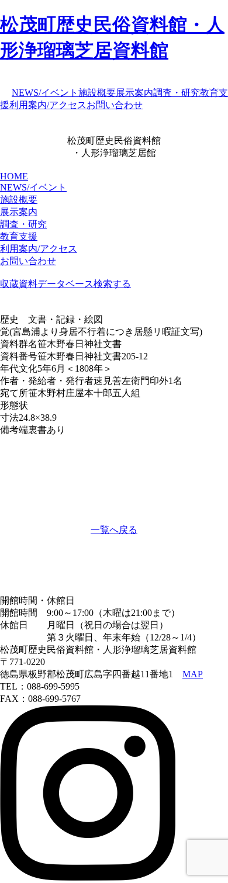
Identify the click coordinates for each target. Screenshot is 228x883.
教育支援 (18, 236)
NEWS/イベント (45, 93)
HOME (14, 176)
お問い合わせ (115, 105)
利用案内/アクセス (48, 105)
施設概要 (97, 93)
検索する (112, 284)
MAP (192, 674)
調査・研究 (176, 93)
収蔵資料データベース (47, 284)
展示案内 (134, 93)
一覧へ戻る (114, 530)
